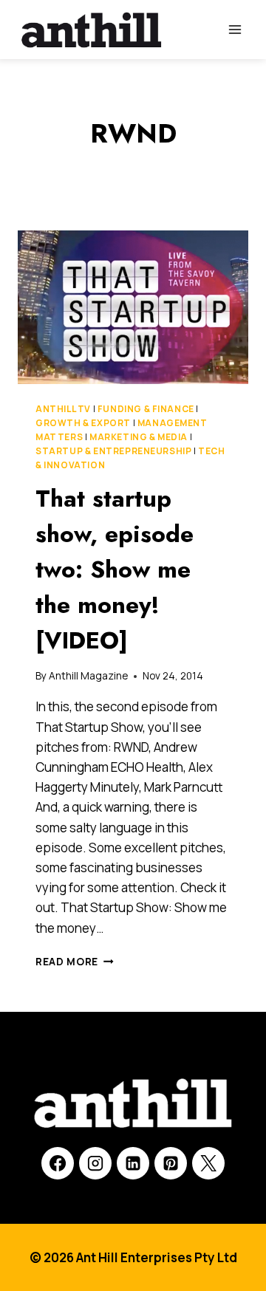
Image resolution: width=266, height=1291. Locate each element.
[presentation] (133, 307)
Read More (74, 961)
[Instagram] (95, 1163)
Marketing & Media (138, 437)
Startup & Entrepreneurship (113, 451)
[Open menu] (234, 29)
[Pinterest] (170, 1163)
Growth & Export (83, 423)
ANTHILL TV (63, 409)
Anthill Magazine (88, 675)
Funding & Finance (146, 409)
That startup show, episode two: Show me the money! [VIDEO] (114, 569)
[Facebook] (57, 1163)
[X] (208, 1163)
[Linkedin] (133, 1163)
